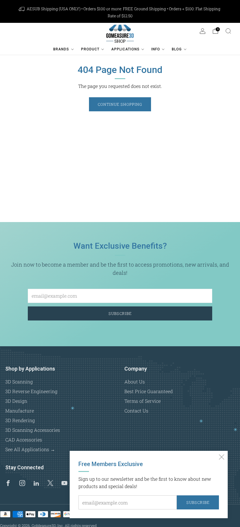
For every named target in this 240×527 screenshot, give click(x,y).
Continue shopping (120, 104)
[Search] (228, 31)
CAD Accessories (23, 439)
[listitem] (120, 12)
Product (90, 49)
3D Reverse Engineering (31, 391)
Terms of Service (142, 401)
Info (155, 49)
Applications (125, 49)
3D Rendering (20, 420)
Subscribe (198, 502)
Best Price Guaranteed (148, 391)
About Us (134, 381)
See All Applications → (30, 449)
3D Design (16, 401)
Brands (61, 49)
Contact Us (136, 410)
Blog (177, 49)
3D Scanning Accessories (32, 430)
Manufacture (19, 410)
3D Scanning (19, 381)
